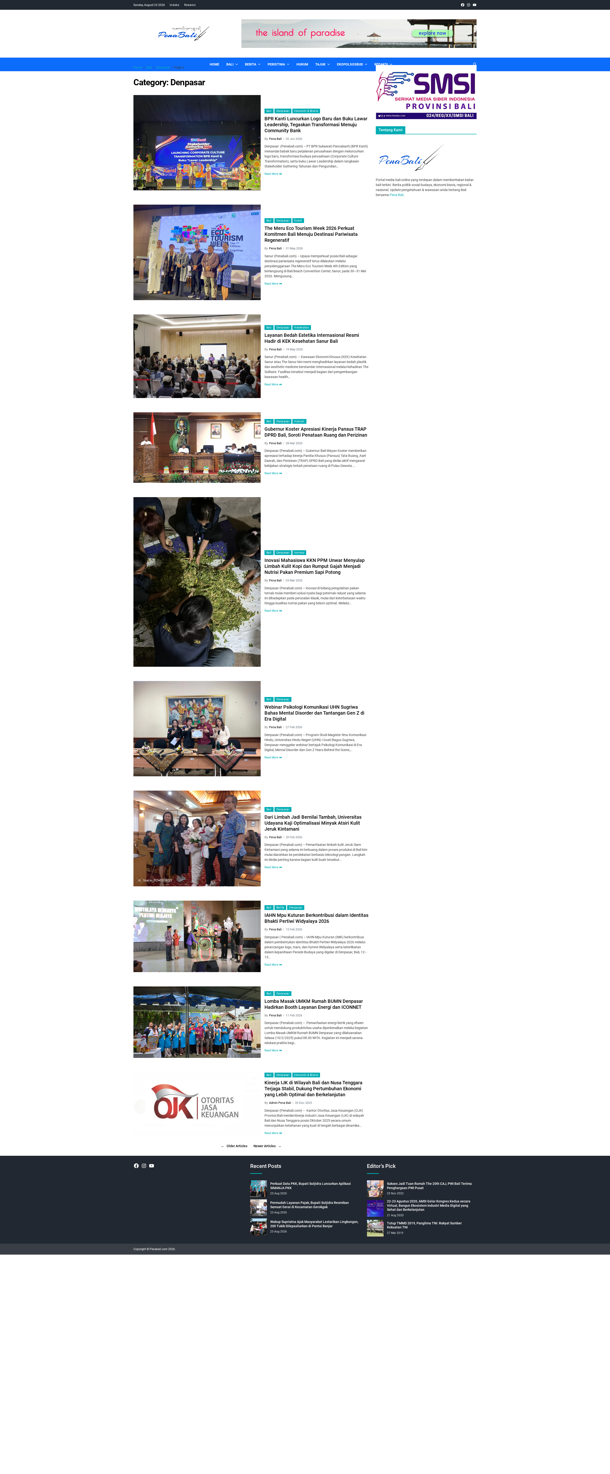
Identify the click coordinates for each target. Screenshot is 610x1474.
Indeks (174, 5)
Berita (250, 64)
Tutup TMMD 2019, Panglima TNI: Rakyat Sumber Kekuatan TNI (424, 1225)
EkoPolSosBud (350, 64)
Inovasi (299, 552)
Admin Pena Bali (280, 1103)
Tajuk (320, 64)
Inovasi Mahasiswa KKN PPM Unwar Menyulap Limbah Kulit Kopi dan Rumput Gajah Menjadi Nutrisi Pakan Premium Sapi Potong (314, 566)
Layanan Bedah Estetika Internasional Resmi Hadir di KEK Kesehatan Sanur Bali (311, 338)
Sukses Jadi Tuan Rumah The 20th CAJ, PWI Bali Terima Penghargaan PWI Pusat (429, 1186)
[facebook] (463, 5)
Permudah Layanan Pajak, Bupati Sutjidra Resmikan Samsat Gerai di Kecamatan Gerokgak (309, 1205)
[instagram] (469, 5)
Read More (271, 174)
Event (298, 220)
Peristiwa (276, 64)
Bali (230, 64)
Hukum (302, 64)
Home (214, 64)
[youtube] (475, 5)
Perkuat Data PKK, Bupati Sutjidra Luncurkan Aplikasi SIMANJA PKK (310, 1186)
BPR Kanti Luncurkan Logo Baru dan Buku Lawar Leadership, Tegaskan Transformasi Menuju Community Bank (315, 124)
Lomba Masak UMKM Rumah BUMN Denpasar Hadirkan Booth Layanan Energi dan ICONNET (313, 1004)
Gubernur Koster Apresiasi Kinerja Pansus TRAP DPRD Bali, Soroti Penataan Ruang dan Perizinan (315, 432)
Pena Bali (275, 139)
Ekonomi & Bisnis (306, 111)
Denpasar (283, 111)
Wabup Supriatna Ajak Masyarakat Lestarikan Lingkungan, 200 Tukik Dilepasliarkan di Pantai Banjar (314, 1224)
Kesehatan (301, 327)
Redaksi (190, 5)
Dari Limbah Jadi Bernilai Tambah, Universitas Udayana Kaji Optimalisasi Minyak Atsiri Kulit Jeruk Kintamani (312, 823)
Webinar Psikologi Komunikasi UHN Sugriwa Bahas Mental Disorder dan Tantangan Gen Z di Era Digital (314, 713)
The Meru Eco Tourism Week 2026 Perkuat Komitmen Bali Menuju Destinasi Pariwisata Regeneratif (311, 234)
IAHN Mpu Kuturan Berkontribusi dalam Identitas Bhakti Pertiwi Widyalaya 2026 (316, 918)
